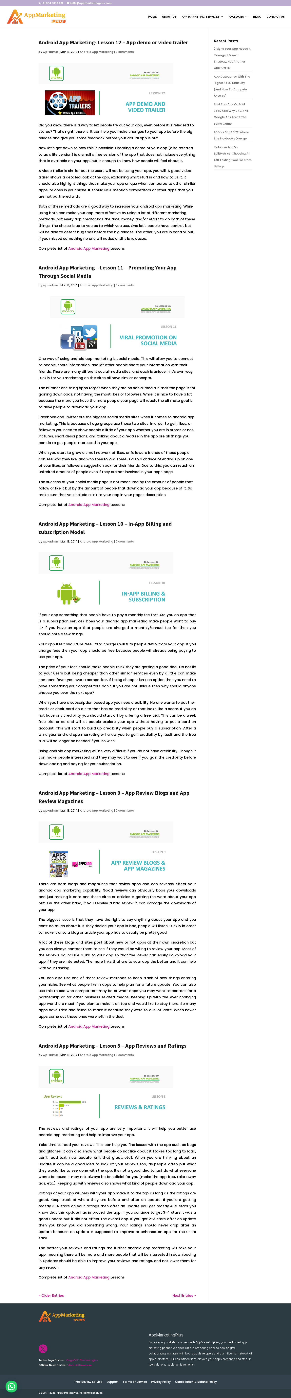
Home (152, 16)
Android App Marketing (96, 52)
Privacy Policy (161, 1382)
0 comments (125, 52)
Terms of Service (135, 1382)
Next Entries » (184, 1295)
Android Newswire (80, 1365)
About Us (169, 16)
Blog (257, 16)
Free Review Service (88, 1382)
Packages (236, 16)
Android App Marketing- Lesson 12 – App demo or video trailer (113, 42)
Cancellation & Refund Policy (196, 1382)
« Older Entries (51, 1295)
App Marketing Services (200, 16)
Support (112, 1382)
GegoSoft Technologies (82, 1360)
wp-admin (50, 52)
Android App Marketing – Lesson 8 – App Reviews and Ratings (112, 1045)
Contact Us (276, 16)
